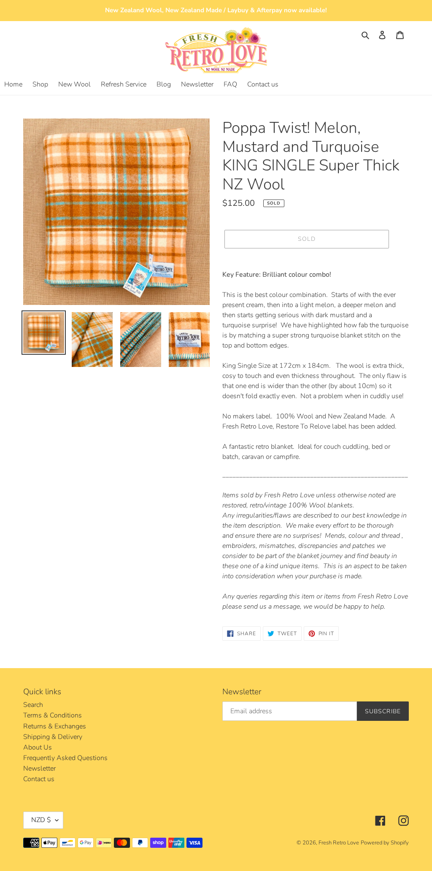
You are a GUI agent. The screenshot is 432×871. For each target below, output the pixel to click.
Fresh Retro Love (339, 843)
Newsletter (39, 768)
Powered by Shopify (385, 843)
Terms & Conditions (52, 715)
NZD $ (41, 820)
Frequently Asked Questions (65, 758)
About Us (37, 747)
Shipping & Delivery (52, 737)
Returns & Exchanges (54, 726)
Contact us (38, 779)
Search (33, 704)
